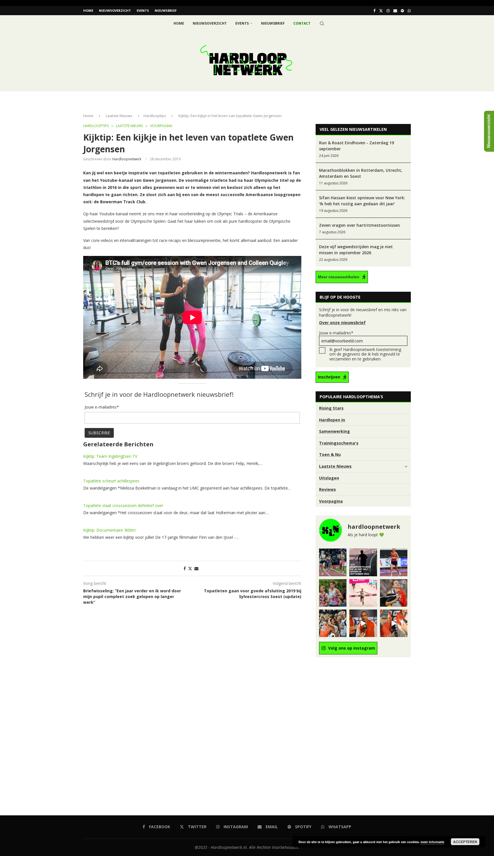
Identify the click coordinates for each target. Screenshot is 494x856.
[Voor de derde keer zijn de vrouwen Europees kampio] (393, 623)
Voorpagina (331, 501)
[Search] (322, 23)
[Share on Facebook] (185, 568)
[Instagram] (388, 10)
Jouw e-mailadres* (336, 333)
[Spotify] (402, 10)
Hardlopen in (332, 420)
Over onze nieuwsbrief (342, 322)
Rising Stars (331, 408)
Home (88, 10)
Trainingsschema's (338, 443)
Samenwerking (334, 431)
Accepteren (465, 841)
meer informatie (432, 842)
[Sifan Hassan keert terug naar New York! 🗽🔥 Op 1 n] (363, 593)
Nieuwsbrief (166, 10)
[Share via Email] (196, 568)
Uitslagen (329, 478)
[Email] (395, 10)
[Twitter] (381, 10)
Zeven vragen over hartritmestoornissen (359, 225)
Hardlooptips (155, 115)
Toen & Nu (330, 454)
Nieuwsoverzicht (115, 10)
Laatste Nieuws (119, 115)
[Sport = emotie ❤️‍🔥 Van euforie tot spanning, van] (393, 593)
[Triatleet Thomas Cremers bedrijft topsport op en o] (332, 593)
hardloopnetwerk (126, 159)
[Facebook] (374, 10)
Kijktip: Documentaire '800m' (109, 530)
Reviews (327, 489)
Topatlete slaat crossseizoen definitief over (123, 505)
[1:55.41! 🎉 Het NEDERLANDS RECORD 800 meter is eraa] (332, 562)
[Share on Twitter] (190, 568)
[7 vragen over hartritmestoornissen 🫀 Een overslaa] (393, 562)
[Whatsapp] (409, 10)
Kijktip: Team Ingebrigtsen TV (110, 456)
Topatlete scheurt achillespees (111, 481)
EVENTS (143, 10)
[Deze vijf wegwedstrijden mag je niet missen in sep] (363, 562)
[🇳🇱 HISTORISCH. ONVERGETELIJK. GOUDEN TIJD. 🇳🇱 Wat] (332, 623)
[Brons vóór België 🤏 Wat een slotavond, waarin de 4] (363, 623)
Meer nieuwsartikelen (338, 277)
